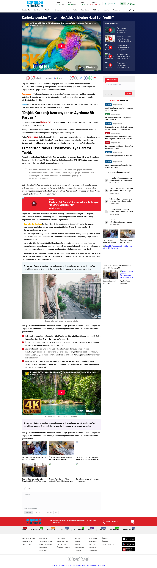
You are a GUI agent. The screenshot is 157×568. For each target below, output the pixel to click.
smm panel (43, 550)
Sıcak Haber (93, 550)
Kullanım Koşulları (92, 565)
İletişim (62, 565)
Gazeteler (117, 10)
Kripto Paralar (129, 529)
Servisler (37, 10)
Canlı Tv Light (26, 544)
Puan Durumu (79, 529)
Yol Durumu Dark (27, 541)
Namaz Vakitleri (37, 529)
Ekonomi (58, 10)
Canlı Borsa (61, 538)
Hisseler (91, 529)
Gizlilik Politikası (70, 565)
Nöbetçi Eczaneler (45, 544)
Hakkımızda (56, 565)
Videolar (96, 10)
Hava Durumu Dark (28, 538)
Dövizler (77, 541)
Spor (67, 10)
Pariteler (102, 529)
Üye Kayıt (105, 541)
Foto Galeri (85, 10)
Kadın (75, 10)
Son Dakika (26, 10)
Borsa (24, 529)
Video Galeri (93, 541)
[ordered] (47, 512)
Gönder (28, 512)
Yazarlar (106, 10)
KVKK (84, 565)
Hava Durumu (64, 529)
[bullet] (50, 512)
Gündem (48, 10)
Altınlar (77, 538)
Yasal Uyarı (101, 565)
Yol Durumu (114, 529)
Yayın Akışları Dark (45, 541)
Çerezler (78, 565)
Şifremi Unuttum (108, 544)
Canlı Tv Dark (43, 538)
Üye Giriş (105, 538)
